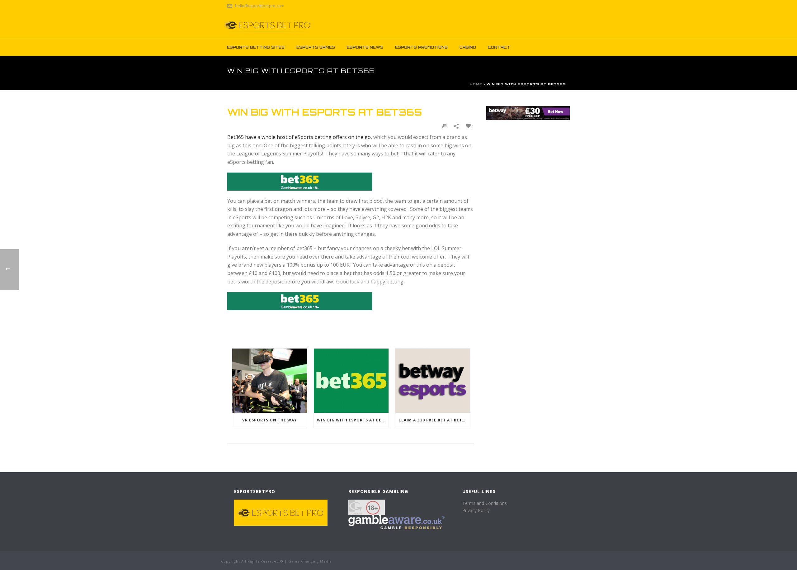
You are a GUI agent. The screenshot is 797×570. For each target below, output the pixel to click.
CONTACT (499, 47)
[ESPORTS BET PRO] (267, 25)
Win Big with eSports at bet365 (353, 420)
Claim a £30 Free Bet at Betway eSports (434, 420)
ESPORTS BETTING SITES (256, 47)
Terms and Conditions (484, 503)
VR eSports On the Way (269, 420)
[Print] (444, 126)
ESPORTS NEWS (365, 47)
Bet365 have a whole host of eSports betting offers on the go (299, 137)
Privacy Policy (476, 510)
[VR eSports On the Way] (269, 380)
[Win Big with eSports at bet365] (351, 380)
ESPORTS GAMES (315, 47)
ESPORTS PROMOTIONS (421, 47)
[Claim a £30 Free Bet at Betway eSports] (432, 380)
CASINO (468, 47)
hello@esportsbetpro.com (259, 5)
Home (476, 84)
